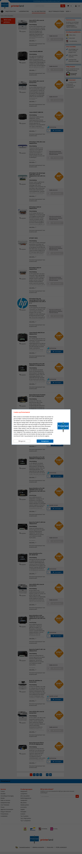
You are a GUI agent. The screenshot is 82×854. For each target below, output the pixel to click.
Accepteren (45, 441)
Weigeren (21, 441)
